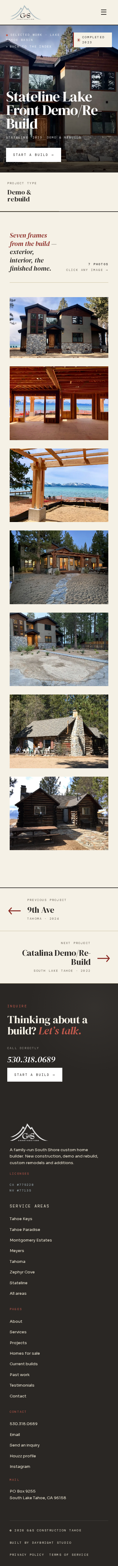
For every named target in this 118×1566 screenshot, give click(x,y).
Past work (20, 1374)
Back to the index (31, 46)
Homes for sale (25, 1353)
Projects (18, 1342)
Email (15, 1434)
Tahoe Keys (21, 1218)
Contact (18, 1396)
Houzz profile (23, 1456)
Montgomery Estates (31, 1240)
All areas (18, 1293)
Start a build (30, 155)
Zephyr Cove (22, 1272)
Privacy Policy (27, 1555)
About (16, 1321)
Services (18, 1332)
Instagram (20, 1466)
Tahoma (17, 1261)
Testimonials (22, 1385)
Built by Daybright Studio (41, 1543)
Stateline (17, 137)
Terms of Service (69, 1555)
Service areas (30, 1206)
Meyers (17, 1250)
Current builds (24, 1363)
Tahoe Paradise (25, 1229)
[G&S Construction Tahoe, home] (50, 12)
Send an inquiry (25, 1445)
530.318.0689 (31, 1059)
